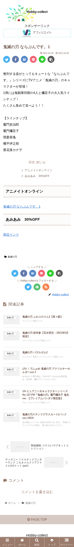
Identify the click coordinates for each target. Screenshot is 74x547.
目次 (32, 162)
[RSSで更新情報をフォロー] (45, 287)
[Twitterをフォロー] (28, 287)
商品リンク (11, 234)
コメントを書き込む (37, 492)
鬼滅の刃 (12, 256)
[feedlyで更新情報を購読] (37, 287)
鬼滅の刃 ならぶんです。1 (21, 206)
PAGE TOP (38, 519)
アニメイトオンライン (38, 170)
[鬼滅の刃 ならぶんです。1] (24, 59)
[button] (66, 403)
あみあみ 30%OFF (37, 176)
